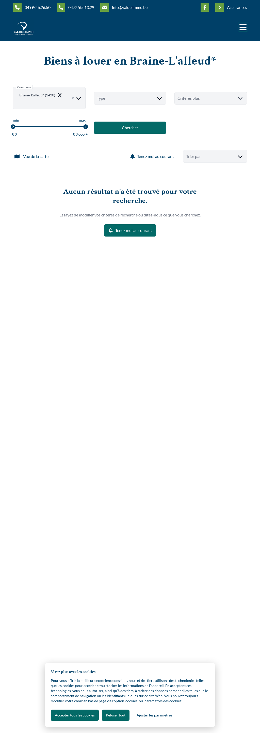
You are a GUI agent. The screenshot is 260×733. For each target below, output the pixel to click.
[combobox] (49, 98)
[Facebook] (205, 7)
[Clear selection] (73, 98)
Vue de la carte (35, 156)
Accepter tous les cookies (75, 715)
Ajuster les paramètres (154, 715)
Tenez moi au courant (155, 156)
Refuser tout (115, 715)
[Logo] (37, 28)
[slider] (13, 126)
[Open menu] (243, 27)
